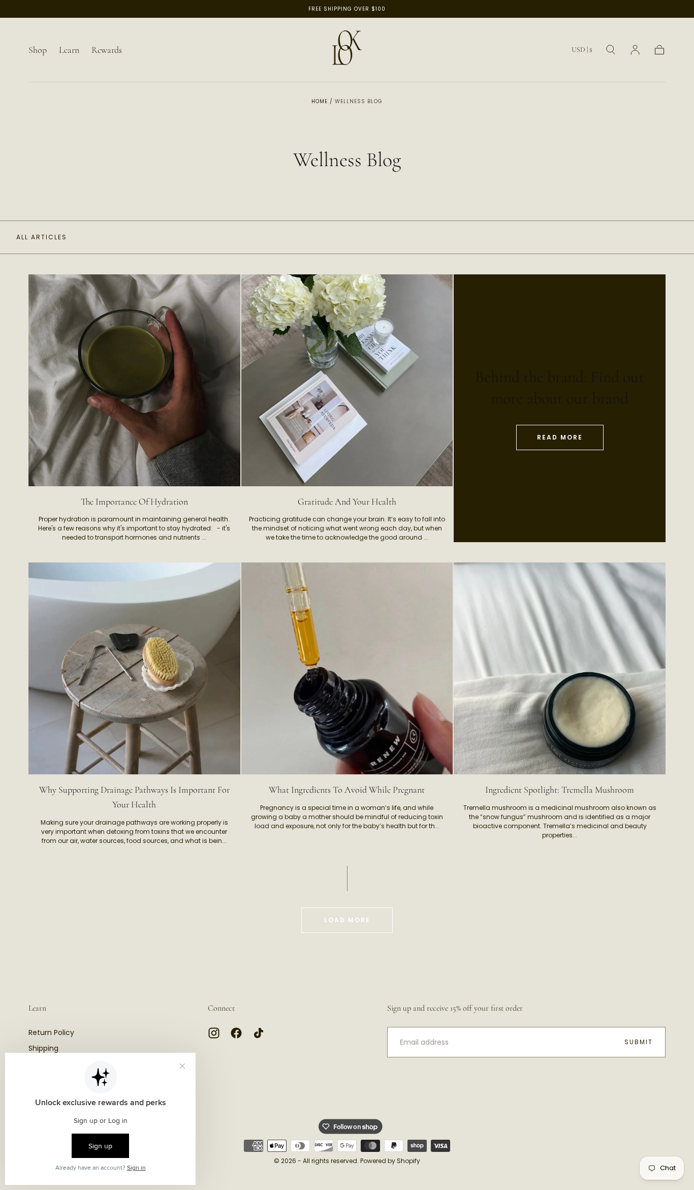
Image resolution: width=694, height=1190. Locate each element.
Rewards (106, 50)
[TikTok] (258, 1033)
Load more (347, 920)
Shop (37, 50)
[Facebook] (236, 1033)
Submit (638, 1042)
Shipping (43, 1048)
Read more (560, 437)
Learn (69, 50)
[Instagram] (214, 1033)
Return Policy (51, 1032)
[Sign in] (635, 50)
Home (319, 101)
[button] (582, 51)
